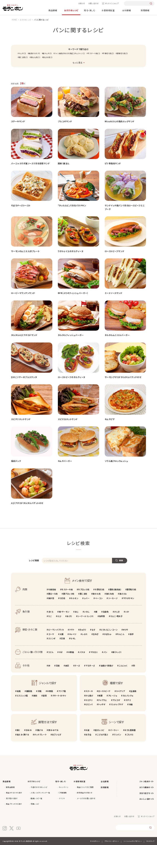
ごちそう (130, 734)
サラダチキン (128, 598)
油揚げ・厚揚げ (107, 665)
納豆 (67, 665)
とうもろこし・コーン (109, 629)
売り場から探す (12, 798)
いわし (87, 611)
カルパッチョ (128, 695)
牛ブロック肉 (83, 589)
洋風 (39, 691)
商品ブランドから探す (14, 804)
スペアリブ (120, 691)
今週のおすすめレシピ (39, 787)
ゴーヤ (51, 634)
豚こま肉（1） (23, 57)
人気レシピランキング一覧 (40, 793)
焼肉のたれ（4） (34, 53)
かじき (117, 611)
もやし (73, 638)
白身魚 (106, 611)
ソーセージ (113, 598)
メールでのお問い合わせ (86, 798)
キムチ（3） (22, 53)
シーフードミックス (85, 616)
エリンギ (51, 638)
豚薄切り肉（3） (122, 53)
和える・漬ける (23, 734)
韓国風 (29, 691)
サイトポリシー (95, 841)
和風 (19, 691)
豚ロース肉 (52, 593)
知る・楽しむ (89, 10)
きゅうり (83, 629)
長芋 (132, 634)
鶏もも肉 (96, 593)
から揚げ (89, 695)
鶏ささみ (123, 593)
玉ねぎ (96, 634)
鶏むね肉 (110, 593)
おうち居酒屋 (130, 730)
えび (59, 616)
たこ (50, 616)
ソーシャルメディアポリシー (132, 841)
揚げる (40, 730)
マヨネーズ (90, 665)
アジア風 (62, 691)
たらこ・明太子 (116, 616)
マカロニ (94, 652)
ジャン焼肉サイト (146, 781)
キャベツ (72, 634)
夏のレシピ (99, 730)
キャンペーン (63, 787)
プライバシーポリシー (111, 841)
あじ (76, 611)
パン (105, 652)
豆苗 (63, 638)
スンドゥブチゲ (117, 704)
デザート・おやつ (59, 695)
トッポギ (101, 704)
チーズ (77, 665)
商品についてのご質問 (85, 787)
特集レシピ (35, 804)
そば (61, 652)
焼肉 (35, 695)
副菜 (45, 695)
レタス (84, 634)
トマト (71, 629)
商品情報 (52, 10)
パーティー (114, 730)
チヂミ (128, 700)
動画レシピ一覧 (36, 798)
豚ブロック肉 (68, 593)
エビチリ (89, 700)
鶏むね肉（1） (48, 57)
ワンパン (117, 734)
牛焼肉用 (52, 589)
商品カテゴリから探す (14, 793)
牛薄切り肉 (99, 589)
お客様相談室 (108, 10)
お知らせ (81, 3)
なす (93, 629)
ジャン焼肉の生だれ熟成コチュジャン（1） (69, 53)
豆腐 (58, 665)
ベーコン (99, 598)
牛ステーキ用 (67, 589)
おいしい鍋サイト (146, 799)
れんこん (120, 634)
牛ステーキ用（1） (94, 53)
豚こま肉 (83, 593)
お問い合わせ (93, 3)
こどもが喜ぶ (102, 734)
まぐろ (50, 611)
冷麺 (131, 704)
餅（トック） (117, 652)
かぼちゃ (107, 634)
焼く (18, 730)
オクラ (125, 629)
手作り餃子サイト (146, 793)
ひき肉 (62, 598)
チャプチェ (102, 700)
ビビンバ (89, 704)
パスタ (82, 652)
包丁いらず (56, 734)
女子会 (88, 734)
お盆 (87, 730)
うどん (50, 652)
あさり (69, 616)
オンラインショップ (112, 3)
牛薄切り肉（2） (108, 53)
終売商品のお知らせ (84, 793)
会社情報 (126, 10)
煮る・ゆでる (53, 730)
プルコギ (116, 700)
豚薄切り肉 (131, 589)
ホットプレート (40, 734)
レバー (86, 598)
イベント (62, 798)
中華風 (50, 691)
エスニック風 (22, 695)
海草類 (102, 616)
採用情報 (145, 10)
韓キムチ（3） (47, 53)
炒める (28, 730)
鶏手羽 (51, 598)
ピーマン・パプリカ (56, 629)
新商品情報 (10, 787)
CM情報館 (63, 793)
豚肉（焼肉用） (115, 589)
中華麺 (71, 652)
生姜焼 (133, 691)
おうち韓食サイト (146, 787)
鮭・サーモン (64, 611)
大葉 (62, 634)
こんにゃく (123, 665)
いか (127, 611)
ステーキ (89, 691)
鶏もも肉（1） (35, 57)
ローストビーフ (104, 691)
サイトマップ (150, 841)
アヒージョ (112, 695)
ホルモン (74, 598)
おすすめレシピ (71, 10)
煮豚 (100, 695)
